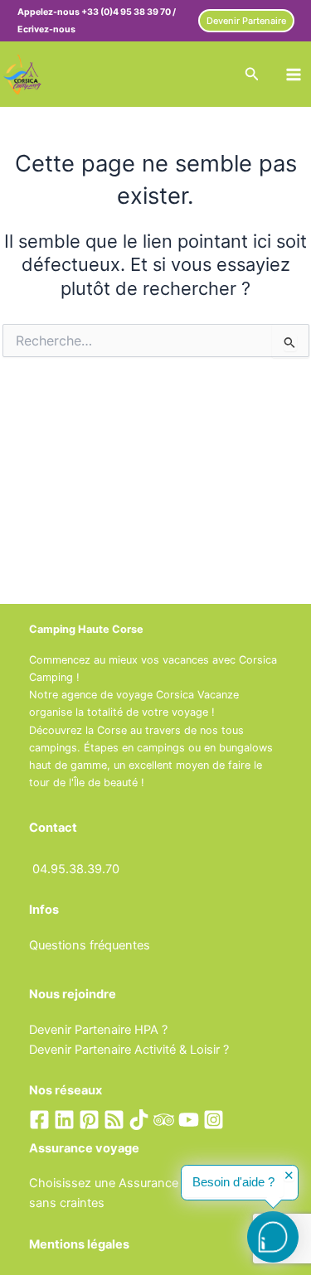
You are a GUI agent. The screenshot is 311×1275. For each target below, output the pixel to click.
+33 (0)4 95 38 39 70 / (128, 12)
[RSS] (114, 1119)
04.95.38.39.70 (75, 869)
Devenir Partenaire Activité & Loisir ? (129, 1049)
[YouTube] (188, 1119)
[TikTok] (139, 1119)
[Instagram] (213, 1119)
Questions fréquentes (89, 945)
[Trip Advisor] (163, 1119)
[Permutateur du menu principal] (293, 74)
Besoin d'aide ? (233, 1182)
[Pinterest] (89, 1119)
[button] (246, 21)
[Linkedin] (64, 1119)
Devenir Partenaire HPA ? (98, 1029)
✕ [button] (289, 1176)
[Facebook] (39, 1119)
